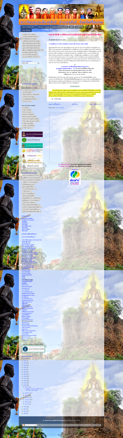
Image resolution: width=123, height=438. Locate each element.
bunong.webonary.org (27, 319)
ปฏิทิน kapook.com (27, 302)
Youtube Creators (26, 337)
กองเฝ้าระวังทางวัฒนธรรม (28, 202)
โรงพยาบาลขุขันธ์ (26, 109)
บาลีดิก (23, 276)
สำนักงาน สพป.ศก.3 (27, 112)
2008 (25, 413)
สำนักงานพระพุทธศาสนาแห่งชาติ (30, 175)
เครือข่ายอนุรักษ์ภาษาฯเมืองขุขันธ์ (30, 94)
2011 (25, 411)
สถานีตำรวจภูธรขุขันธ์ (27, 123)
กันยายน (27, 395)
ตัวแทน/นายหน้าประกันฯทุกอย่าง (30, 326)
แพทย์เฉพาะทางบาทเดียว (28, 293)
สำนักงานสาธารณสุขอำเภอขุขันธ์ (30, 118)
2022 (25, 367)
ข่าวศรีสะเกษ (25, 297)
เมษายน (27, 404)
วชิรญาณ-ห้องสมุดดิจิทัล (28, 195)
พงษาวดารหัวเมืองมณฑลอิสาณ (30, 54)
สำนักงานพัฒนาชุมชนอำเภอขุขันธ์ (30, 121)
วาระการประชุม (26, 30)
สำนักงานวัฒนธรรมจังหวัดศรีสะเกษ (31, 204)
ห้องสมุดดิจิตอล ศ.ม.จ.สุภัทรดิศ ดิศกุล (31, 198)
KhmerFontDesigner (27, 286)
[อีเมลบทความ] (52, 98)
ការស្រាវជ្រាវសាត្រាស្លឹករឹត (27, 281)
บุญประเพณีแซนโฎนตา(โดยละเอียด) (31, 43)
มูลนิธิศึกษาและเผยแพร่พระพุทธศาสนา (31, 177)
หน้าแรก (75, 104)
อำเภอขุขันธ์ (25, 107)
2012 (25, 409)
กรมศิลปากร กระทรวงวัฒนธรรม (30, 182)
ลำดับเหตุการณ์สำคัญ (43, 27)
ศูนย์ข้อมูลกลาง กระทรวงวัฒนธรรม (30, 200)
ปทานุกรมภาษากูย (26, 101)
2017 (25, 378)
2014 (25, 385)
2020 (25, 372)
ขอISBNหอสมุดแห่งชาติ (28, 184)
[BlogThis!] (57, 99)
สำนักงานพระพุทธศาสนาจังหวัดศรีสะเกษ (32, 180)
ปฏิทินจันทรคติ (25, 305)
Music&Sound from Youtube (29, 335)
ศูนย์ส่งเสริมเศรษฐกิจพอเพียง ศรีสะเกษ (31, 211)
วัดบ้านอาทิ (24, 230)
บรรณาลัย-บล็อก (26, 271)
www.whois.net (25, 290)
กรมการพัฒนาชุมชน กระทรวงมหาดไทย (32, 240)
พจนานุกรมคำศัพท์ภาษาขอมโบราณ (31, 57)
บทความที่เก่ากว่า (95, 104)
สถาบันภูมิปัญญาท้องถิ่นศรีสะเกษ (30, 99)
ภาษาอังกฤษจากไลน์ (27, 332)
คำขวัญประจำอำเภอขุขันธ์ (28, 34)
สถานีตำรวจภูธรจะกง (27, 128)
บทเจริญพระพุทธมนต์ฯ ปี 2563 (29, 52)
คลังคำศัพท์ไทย (25, 314)
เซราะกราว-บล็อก (26, 273)
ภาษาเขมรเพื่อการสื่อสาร (28, 246)
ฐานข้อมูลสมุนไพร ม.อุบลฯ (28, 295)
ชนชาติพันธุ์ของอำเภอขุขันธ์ (29, 38)
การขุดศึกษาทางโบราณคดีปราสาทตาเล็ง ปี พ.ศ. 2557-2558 (68, 44)
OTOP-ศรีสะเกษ (26, 243)
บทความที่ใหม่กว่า (55, 104)
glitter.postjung (26, 324)
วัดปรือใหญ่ (25, 223)
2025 (25, 360)
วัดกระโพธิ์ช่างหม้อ (26, 226)
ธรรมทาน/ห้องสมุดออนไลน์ (59, 27)
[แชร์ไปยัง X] (58, 99)
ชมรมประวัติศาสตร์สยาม (29, 234)
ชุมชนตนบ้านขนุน (26, 241)
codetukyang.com (27, 313)
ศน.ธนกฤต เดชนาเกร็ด (27, 300)
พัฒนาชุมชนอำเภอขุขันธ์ (28, 245)
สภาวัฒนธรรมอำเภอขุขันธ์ (28, 90)
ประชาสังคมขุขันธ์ (26, 92)
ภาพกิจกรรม (79, 27)
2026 (25, 358)
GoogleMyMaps (25, 340)
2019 (25, 374)
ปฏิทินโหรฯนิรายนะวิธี (27, 308)
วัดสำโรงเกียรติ (25, 229)
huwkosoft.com (25, 288)
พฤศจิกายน (28, 393)
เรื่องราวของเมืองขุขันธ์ (28, 27)
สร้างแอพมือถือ (25, 318)
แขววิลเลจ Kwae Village (28, 96)
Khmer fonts (25, 284)
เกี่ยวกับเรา (89, 27)
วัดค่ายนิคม (25, 224)
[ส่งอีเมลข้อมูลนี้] (55, 99)
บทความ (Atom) (59, 107)
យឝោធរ (23, 278)
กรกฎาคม (27, 399)
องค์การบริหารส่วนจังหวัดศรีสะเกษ (30, 209)
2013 (25, 406)
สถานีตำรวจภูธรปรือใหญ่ (28, 125)
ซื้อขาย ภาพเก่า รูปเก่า (27, 338)
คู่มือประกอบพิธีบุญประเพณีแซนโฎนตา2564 (33, 50)
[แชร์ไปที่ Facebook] (60, 99)
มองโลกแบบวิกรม (26, 270)
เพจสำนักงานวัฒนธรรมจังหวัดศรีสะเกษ (32, 207)
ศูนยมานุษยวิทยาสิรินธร (28, 186)
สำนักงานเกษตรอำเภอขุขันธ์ (29, 116)
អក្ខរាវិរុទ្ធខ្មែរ (24, 283)
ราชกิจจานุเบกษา (26, 191)
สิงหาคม (27, 397)
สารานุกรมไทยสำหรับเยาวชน (29, 189)
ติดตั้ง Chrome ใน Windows (29, 330)
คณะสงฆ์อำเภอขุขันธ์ (27, 218)
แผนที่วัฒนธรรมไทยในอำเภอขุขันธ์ (31, 41)
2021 (25, 369)
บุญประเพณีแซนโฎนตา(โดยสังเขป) (30, 47)
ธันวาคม (27, 387)
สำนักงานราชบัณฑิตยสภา (28, 193)
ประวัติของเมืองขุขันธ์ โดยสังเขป (30, 36)
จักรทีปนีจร (24, 310)
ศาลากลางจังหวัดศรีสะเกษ (28, 237)
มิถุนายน (27, 401)
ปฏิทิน (71, 27)
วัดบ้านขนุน (25, 227)
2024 (25, 363)
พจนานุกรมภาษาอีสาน (27, 255)
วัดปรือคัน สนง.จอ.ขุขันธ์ (28, 220)
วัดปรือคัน (24, 221)
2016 (25, 380)
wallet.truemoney (26, 327)
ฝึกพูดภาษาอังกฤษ (26, 316)
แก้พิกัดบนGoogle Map (28, 311)
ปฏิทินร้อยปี (24, 303)
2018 (25, 376)
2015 (25, 382)
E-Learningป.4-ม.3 (27, 298)
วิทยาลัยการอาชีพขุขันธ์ (28, 114)
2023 (25, 365)
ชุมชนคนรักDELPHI (27, 275)
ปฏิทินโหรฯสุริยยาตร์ (27, 306)
